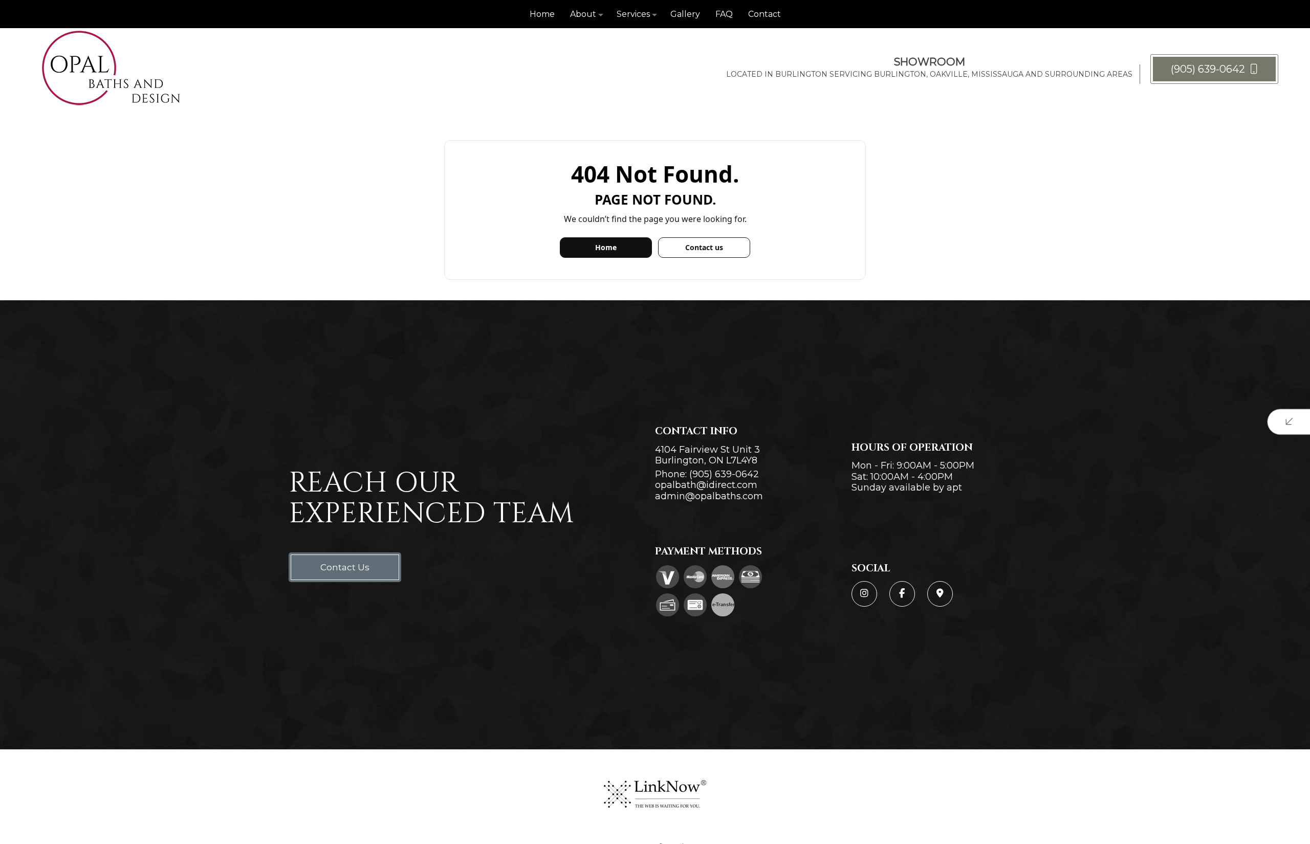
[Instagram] (864, 594)
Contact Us (344, 567)
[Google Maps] (940, 594)
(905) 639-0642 (1209, 69)
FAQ (724, 14)
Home (542, 14)
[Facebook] (902, 594)
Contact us (704, 247)
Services (633, 14)
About (583, 14)
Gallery (685, 14)
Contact (764, 14)
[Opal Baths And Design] (111, 68)
